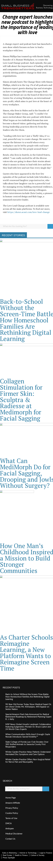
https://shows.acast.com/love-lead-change (28, 212)
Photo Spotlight (9, 858)
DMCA (8, 823)
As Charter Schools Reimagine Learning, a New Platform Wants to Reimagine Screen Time (26, 652)
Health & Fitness (21, 855)
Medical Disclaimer (13, 834)
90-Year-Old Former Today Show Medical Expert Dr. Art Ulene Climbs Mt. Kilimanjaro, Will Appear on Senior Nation (28, 706)
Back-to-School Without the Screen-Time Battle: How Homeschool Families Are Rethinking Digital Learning (27, 696)
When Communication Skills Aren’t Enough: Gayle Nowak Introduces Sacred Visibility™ (27, 735)
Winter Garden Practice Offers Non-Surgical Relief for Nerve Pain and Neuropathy (27, 761)
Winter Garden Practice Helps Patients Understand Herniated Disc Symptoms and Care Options (27, 753)
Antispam (9, 829)
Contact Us (10, 839)
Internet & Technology (28, 853)
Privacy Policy (11, 808)
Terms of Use (11, 818)
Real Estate (7, 855)
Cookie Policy (11, 813)
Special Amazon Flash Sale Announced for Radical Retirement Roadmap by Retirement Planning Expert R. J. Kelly (28, 716)
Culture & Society (37, 855)
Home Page (10, 798)
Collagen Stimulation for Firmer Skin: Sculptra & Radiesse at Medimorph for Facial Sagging (21, 399)
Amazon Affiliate (12, 803)
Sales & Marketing (9, 853)
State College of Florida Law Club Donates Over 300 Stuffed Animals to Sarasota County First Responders (26, 744)
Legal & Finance (45, 853)
